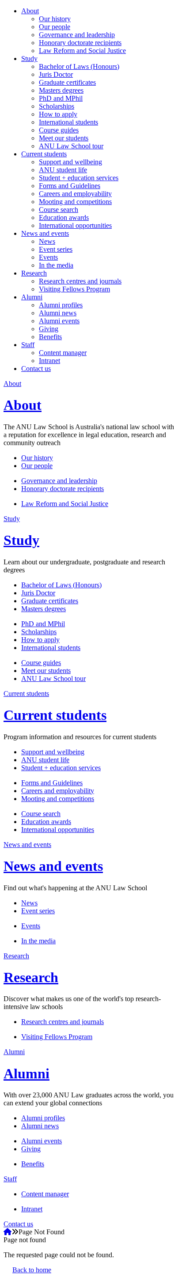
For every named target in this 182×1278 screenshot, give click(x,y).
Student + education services (78, 177)
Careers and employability (75, 193)
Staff (27, 344)
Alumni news (57, 313)
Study (29, 58)
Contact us (36, 368)
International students (68, 122)
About (30, 11)
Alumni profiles (61, 305)
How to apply (58, 114)
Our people (54, 26)
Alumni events (59, 321)
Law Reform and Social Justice (82, 50)
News (47, 241)
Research (34, 273)
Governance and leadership (77, 34)
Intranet (49, 360)
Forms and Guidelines (69, 185)
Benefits (50, 336)
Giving (48, 329)
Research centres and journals (80, 281)
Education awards (64, 217)
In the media (56, 265)
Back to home (31, 1270)
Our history (55, 19)
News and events (45, 233)
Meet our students (63, 138)
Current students (44, 154)
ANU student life (63, 170)
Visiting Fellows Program (74, 289)
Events (48, 257)
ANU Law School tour (71, 146)
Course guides (59, 130)
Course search (58, 209)
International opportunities (75, 225)
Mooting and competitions (75, 201)
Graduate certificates (67, 82)
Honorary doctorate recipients (80, 42)
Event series (55, 249)
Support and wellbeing (70, 162)
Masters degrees (61, 90)
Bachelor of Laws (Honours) (79, 66)
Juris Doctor (56, 74)
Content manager (63, 352)
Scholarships (56, 106)
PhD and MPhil (61, 98)
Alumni (31, 297)
